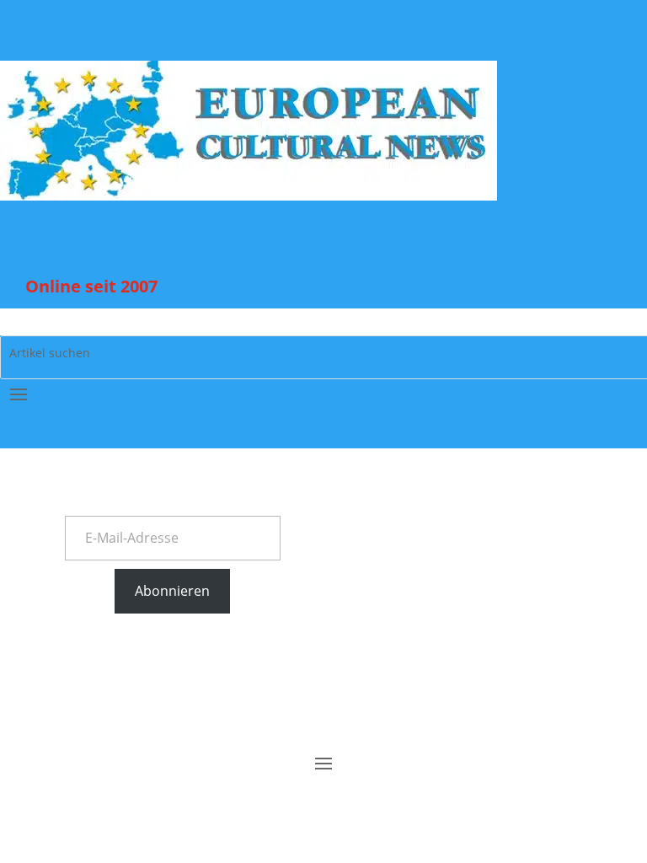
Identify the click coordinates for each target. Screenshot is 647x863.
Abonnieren (172, 591)
